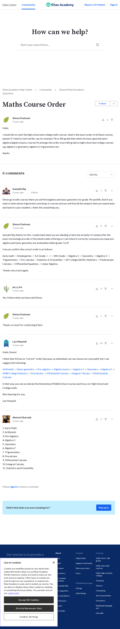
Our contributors (62, 596)
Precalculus (37, 373)
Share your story (83, 568)
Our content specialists (60, 579)
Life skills (100, 613)
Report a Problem (95, 4)
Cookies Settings (29, 617)
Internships (60, 611)
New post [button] (104, 507)
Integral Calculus (81, 373)
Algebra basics (62, 369)
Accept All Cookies (29, 600)
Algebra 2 (106, 369)
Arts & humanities (103, 595)
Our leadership (61, 586)
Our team (59, 568)
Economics (100, 600)
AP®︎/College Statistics (15, 373)
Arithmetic (8, 369)
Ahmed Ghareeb (21, 417)
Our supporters (61, 591)
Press (78, 573)
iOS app (79, 588)
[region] (29, 592)
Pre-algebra (44, 369)
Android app (81, 593)
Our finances (60, 601)
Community (28, 4)
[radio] (103, 120)
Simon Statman (21, 118)
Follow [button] (102, 103)
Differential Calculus (58, 373)
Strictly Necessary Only (29, 608)
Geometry (92, 369)
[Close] (53, 562)
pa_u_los (17, 286)
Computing (100, 590)
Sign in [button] (114, 4)
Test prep (100, 580)
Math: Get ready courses (102, 567)
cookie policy (14, 593)
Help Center (9, 4)
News (57, 558)
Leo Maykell (19, 341)
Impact (58, 563)
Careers (58, 606)
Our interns (60, 573)
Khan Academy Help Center (17, 89)
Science (99, 585)
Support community (84, 563)
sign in (13, 486)
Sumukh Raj (19, 188)
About (58, 553)
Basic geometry (25, 369)
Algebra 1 (78, 369)
